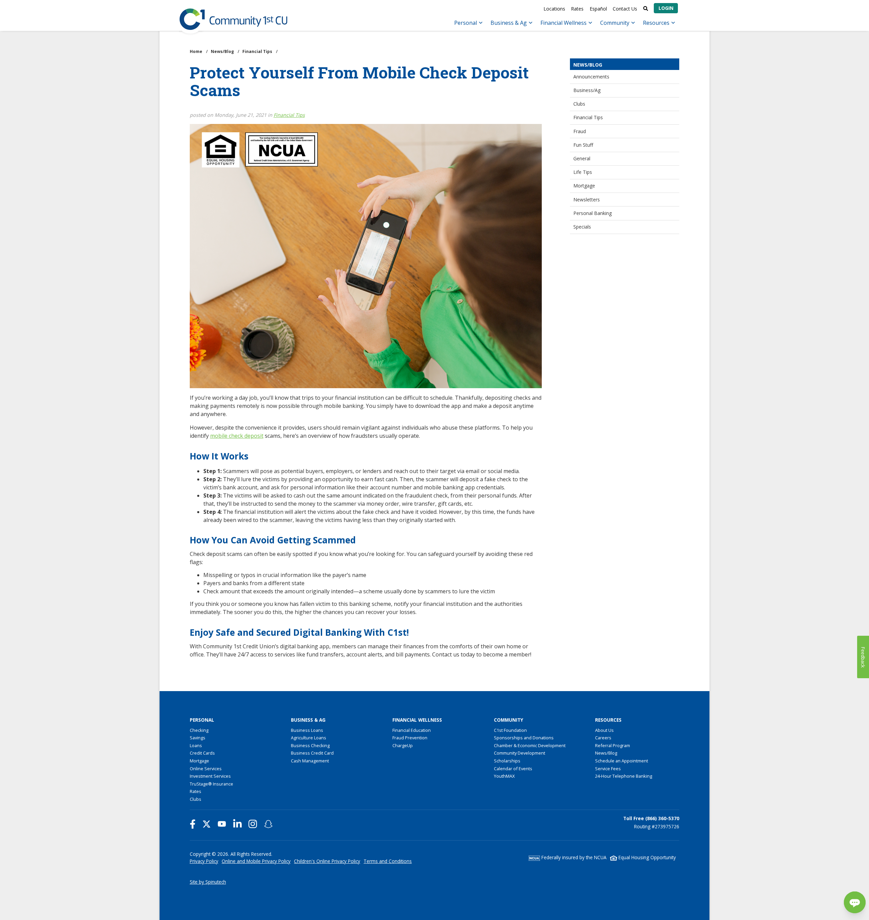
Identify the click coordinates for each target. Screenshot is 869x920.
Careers (603, 738)
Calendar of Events (513, 768)
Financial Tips (588, 117)
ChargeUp (402, 745)
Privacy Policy (204, 861)
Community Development (519, 753)
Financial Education (411, 730)
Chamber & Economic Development (530, 745)
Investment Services (210, 776)
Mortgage (584, 185)
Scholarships (507, 761)
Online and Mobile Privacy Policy (256, 861)
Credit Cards (202, 753)
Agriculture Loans (308, 738)
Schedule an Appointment (621, 761)
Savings (197, 738)
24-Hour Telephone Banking (623, 776)
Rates (577, 8)
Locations (554, 8)
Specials (582, 226)
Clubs (579, 104)
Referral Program (612, 745)
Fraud (579, 131)
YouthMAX (504, 776)
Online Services (206, 768)
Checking (199, 730)
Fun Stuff (583, 145)
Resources (657, 22)
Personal (466, 22)
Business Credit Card (312, 753)
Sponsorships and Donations (524, 738)
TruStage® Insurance (211, 784)
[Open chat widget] (855, 902)
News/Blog (606, 753)
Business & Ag (509, 22)
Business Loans (307, 730)
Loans (196, 745)
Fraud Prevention (409, 738)
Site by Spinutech (208, 882)
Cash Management (310, 761)
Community (615, 22)
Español (598, 8)
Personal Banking (592, 213)
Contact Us (625, 8)
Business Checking (310, 745)
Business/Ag (586, 90)
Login (666, 8)
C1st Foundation (510, 730)
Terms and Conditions (388, 861)
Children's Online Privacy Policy (327, 861)
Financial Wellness (564, 22)
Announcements (591, 76)
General (581, 158)
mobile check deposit (236, 435)
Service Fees (608, 768)
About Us (604, 730)
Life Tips (582, 172)
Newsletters (586, 199)
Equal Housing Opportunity (646, 857)
